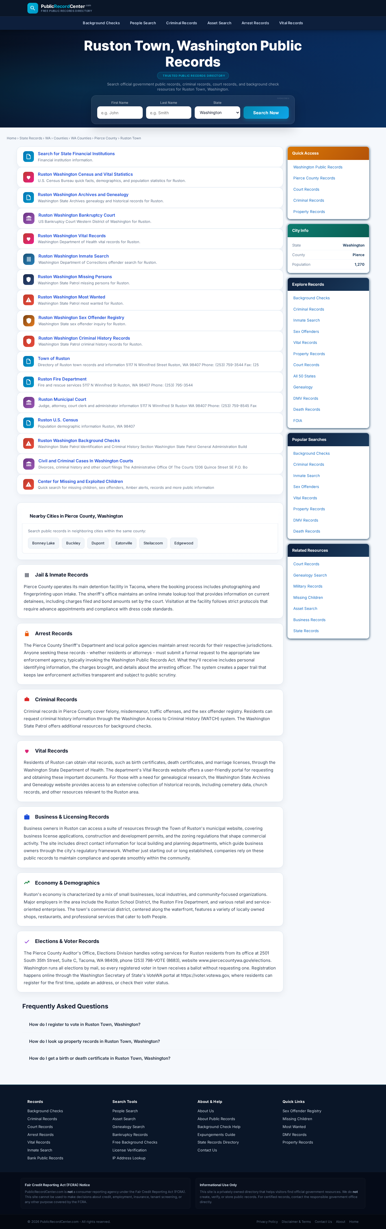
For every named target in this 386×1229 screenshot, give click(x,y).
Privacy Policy (267, 1222)
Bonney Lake (43, 543)
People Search (125, 1111)
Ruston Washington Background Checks (79, 440)
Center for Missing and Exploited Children (80, 481)
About (340, 1222)
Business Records (309, 619)
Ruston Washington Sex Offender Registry (81, 317)
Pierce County (105, 138)
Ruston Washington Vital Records (72, 235)
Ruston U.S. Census (58, 420)
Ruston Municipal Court (62, 399)
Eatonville (124, 543)
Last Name (168, 103)
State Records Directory (218, 1142)
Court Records (306, 189)
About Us (206, 1111)
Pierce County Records (314, 178)
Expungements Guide (216, 1134)
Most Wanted (294, 1126)
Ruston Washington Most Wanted (71, 297)
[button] (150, 1024)
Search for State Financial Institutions (76, 153)
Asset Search (305, 608)
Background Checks (311, 298)
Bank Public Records (45, 1158)
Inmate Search (306, 320)
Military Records (307, 586)
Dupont (98, 543)
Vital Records (305, 342)
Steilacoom (153, 543)
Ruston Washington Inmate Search (73, 256)
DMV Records (305, 398)
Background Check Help (219, 1126)
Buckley (73, 543)
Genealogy (303, 387)
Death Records (306, 409)
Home (11, 138)
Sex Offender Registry (302, 1111)
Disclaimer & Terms (296, 1222)
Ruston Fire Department (62, 379)
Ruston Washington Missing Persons (75, 276)
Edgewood (183, 543)
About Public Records (216, 1118)
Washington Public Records (317, 167)
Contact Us (207, 1150)
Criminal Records (308, 200)
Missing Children (308, 597)
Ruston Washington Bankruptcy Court (76, 215)
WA (48, 138)
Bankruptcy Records (130, 1134)
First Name (119, 103)
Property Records (309, 211)
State (217, 103)
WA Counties (81, 138)
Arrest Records (40, 1134)
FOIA (297, 420)
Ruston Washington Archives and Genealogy (83, 194)
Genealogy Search (310, 575)
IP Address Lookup (129, 1158)
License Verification (129, 1150)
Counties (61, 138)
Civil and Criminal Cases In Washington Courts (85, 460)
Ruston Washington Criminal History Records (84, 338)
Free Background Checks (134, 1142)
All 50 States (304, 376)
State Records (30, 138)
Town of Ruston (54, 358)
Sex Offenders (306, 331)
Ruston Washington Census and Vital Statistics (85, 174)
